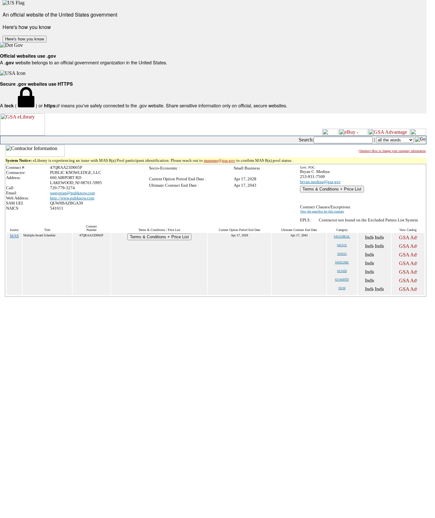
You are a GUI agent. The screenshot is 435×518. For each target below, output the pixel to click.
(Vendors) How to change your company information (392, 151)
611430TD (342, 279)
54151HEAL (342, 236)
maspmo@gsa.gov (219, 160)
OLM (342, 288)
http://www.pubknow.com (72, 198)
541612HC (342, 262)
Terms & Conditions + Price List (332, 189)
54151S (342, 245)
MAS (14, 236)
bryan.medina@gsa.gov (320, 181)
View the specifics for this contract (322, 211)
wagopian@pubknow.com (72, 193)
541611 (342, 253)
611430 (342, 271)
